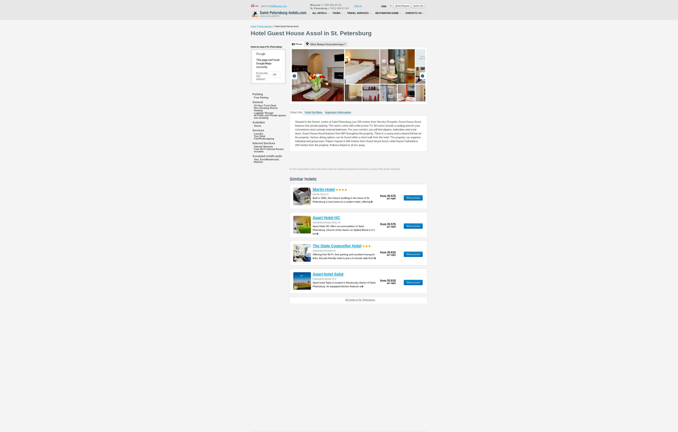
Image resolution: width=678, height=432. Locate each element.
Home (254, 26)
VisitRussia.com (278, 6)
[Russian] (256, 6)
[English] (252, 6)
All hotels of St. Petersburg (360, 299)
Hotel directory (266, 26)
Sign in (358, 5)
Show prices (413, 197)
